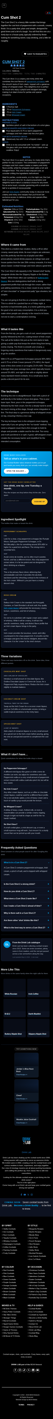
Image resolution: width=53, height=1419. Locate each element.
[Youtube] (25, 1195)
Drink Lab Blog (35, 1330)
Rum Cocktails (9, 1235)
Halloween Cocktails (37, 1282)
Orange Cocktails (10, 1285)
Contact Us (33, 1324)
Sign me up (39, 502)
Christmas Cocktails (37, 1270)
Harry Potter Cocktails (11, 1312)
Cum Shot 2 (13, 62)
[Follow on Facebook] (15, 1370)
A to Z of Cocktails (36, 1312)
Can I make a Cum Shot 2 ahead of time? (23, 906)
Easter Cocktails (35, 1279)
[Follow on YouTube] (38, 1370)
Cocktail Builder (35, 1309)
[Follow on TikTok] (24, 1370)
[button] (4, 5)
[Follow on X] (29, 1370)
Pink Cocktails (8, 1273)
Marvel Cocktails (9, 1321)
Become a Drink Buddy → (27, 1205)
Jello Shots (33, 1247)
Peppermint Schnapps (21, 109)
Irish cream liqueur (11, 608)
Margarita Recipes (36, 1229)
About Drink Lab (35, 1327)
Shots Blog (33, 1336)
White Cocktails (9, 1294)
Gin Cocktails (8, 1232)
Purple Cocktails (9, 1282)
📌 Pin (48, 13)
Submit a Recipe (35, 1321)
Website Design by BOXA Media (26, 1400)
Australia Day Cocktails (38, 1298)
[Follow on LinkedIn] (33, 1370)
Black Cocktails (9, 1298)
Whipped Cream (18, 115)
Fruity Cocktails (9, 1253)
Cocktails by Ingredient (38, 1315)
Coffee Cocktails (9, 1247)
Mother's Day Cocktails (38, 1288)
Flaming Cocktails (10, 1250)
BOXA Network (36, 1364)
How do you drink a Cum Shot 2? (19, 891)
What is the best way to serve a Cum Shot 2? (24, 928)
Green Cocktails (9, 1279)
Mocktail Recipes (35, 1253)
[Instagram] (32, 1195)
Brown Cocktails (9, 1292)
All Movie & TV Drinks (11, 1336)
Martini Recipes (35, 1232)
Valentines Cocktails (37, 1276)
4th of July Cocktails (37, 1285)
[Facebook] (21, 1195)
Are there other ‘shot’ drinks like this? (21, 920)
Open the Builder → (16, 471)
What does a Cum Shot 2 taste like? (20, 898)
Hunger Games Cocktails (13, 1327)
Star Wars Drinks (9, 1315)
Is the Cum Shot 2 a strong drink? (19, 884)
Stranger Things (9, 1318)
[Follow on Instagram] (20, 1370)
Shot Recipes (34, 1244)
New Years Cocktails (37, 1273)
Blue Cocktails (8, 1276)
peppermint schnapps (36, 81)
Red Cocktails (8, 1270)
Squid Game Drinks (10, 1324)
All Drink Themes (10, 1309)
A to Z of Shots (35, 1259)
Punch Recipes (35, 1241)
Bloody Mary (34, 1235)
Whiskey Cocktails (10, 1241)
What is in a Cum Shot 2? (15, 862)
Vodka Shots (34, 1250)
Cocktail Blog (34, 1333)
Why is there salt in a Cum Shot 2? (20, 913)
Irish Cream (16, 112)
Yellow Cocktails (9, 1288)
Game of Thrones (10, 1330)
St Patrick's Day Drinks (38, 1294)
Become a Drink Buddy (38, 1318)
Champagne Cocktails (11, 1244)
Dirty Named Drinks (10, 1333)
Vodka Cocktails (9, 1229)
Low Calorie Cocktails (37, 1256)
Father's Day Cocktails (38, 1292)
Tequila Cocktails (9, 1238)
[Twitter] (28, 1195)
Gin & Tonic (33, 1238)
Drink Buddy (14, 192)
